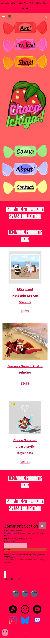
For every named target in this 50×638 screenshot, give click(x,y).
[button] (3, 17)
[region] (25, 6)
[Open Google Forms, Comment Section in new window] (42, 525)
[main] (25, 212)
